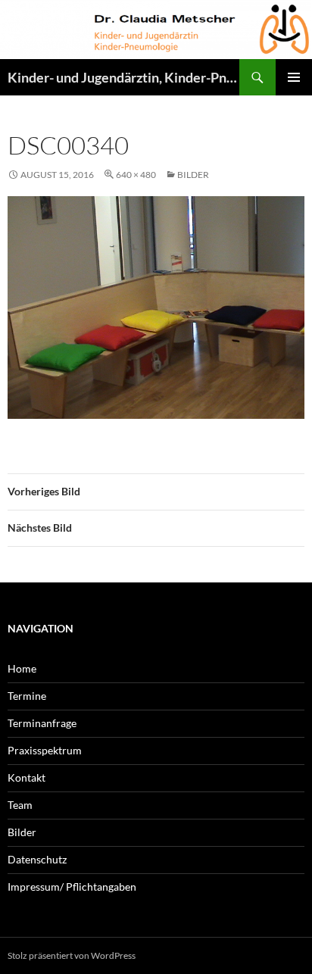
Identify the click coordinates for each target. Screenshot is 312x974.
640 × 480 (136, 174)
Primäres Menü (294, 77)
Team (20, 804)
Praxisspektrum (45, 750)
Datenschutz (37, 859)
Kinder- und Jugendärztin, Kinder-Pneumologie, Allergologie (123, 77)
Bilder (193, 174)
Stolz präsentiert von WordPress (72, 955)
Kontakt (26, 777)
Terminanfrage (42, 722)
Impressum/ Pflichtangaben (72, 886)
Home (22, 668)
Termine (27, 695)
